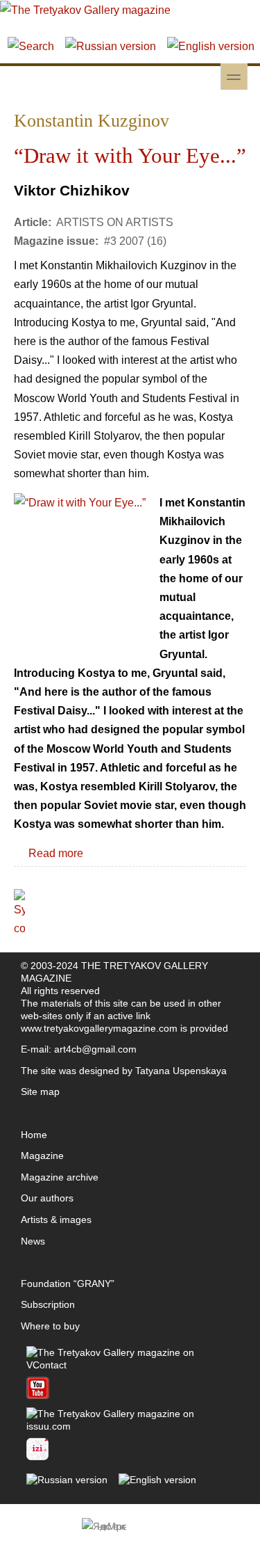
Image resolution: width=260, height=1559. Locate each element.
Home (34, 1134)
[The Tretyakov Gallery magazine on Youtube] (38, 1395)
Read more (55, 853)
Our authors (47, 1198)
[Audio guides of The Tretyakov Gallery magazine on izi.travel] (37, 1456)
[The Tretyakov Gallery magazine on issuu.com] (130, 1426)
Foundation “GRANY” (67, 1283)
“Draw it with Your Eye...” (130, 156)
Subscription (48, 1304)
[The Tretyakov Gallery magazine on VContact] (130, 1364)
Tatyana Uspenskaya (181, 1070)
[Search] (31, 46)
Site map (40, 1091)
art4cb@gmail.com (95, 1049)
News (33, 1241)
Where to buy (50, 1326)
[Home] (85, 10)
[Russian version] (111, 46)
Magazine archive (59, 1177)
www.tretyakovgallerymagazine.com (99, 1028)
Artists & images (56, 1219)
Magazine (42, 1155)
